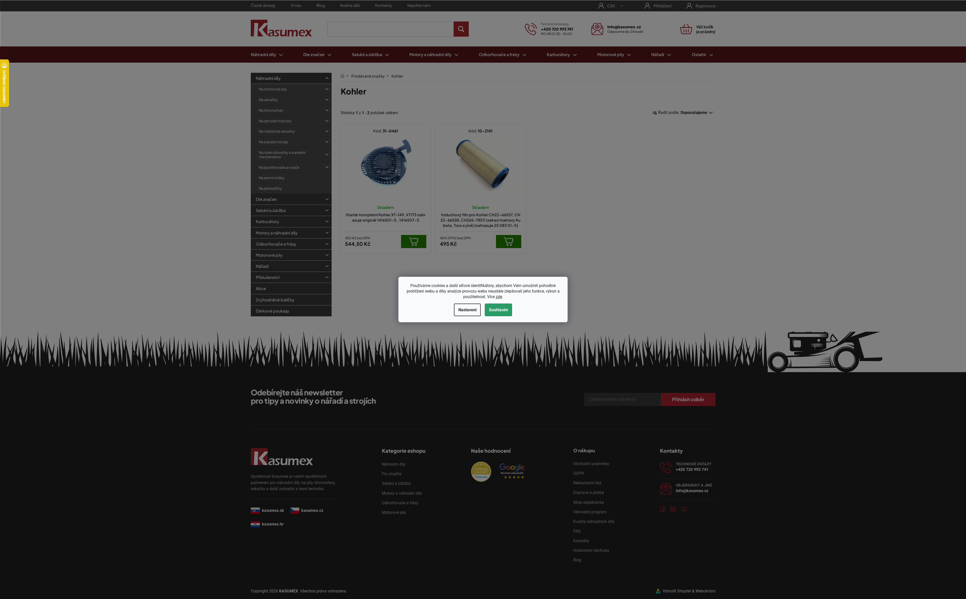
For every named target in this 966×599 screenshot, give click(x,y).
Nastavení (467, 309)
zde (499, 296)
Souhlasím (498, 309)
